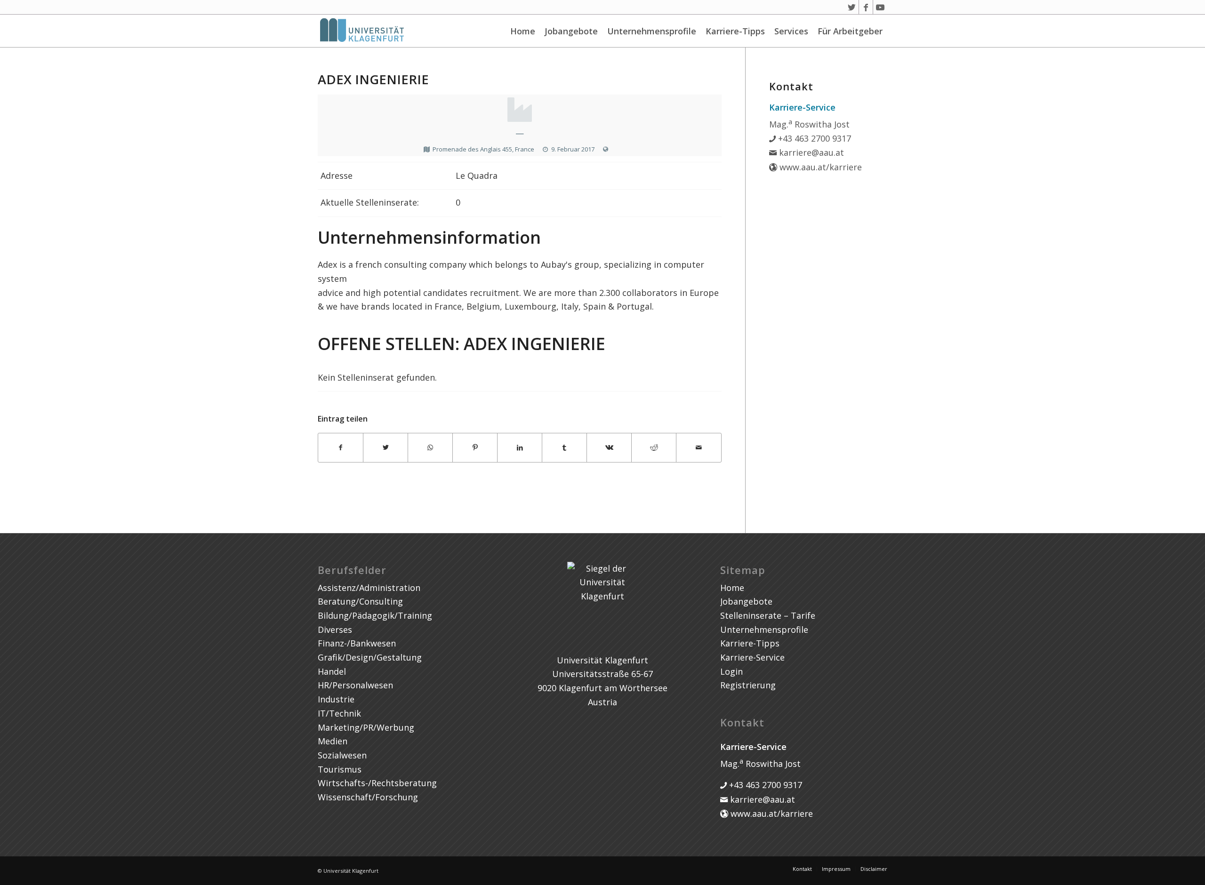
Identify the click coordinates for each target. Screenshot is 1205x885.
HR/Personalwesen (355, 685)
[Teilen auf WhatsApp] (430, 447)
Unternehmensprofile (651, 31)
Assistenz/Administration (369, 587)
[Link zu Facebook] (866, 7)
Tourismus (340, 769)
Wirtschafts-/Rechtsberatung (377, 783)
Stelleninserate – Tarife (767, 615)
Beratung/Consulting (360, 601)
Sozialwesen (342, 755)
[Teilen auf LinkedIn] (520, 447)
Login (731, 671)
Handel (332, 671)
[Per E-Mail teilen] (698, 447)
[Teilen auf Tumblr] (564, 447)
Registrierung (748, 685)
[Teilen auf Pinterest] (475, 447)
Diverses (335, 629)
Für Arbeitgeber (850, 31)
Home (522, 31)
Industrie (336, 699)
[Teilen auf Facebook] (340, 447)
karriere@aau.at (810, 152)
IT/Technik (339, 713)
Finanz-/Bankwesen (357, 643)
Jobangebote (571, 31)
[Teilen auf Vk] (609, 447)
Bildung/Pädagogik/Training (375, 615)
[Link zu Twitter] (852, 7)
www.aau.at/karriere (819, 167)
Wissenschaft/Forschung (368, 797)
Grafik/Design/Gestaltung (370, 657)
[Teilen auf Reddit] (654, 447)
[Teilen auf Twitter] (385, 447)
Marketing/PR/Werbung (366, 727)
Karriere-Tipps (735, 31)
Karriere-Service (752, 657)
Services (791, 31)
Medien (332, 741)
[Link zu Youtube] (880, 7)
